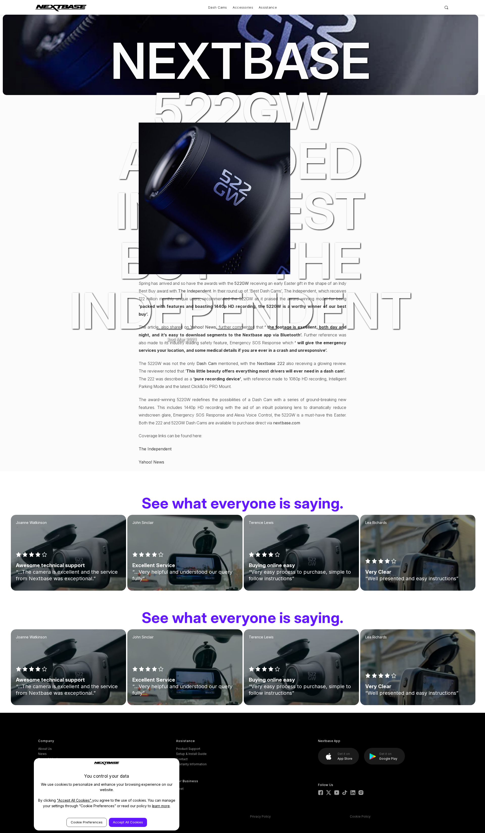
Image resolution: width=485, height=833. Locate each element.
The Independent (194, 290)
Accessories (243, 7)
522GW (241, 283)
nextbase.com (286, 422)
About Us (45, 749)
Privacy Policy (260, 816)
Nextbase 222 (271, 363)
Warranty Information (191, 764)
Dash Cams (217, 7)
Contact (182, 759)
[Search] (446, 7)
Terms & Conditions (156, 816)
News (42, 754)
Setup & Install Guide (191, 754)
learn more (161, 806)
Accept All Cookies (128, 822)
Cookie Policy (360, 816)
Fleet (180, 789)
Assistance (268, 7)
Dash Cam (207, 363)
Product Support (188, 749)
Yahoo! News (203, 327)
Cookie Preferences (87, 822)
